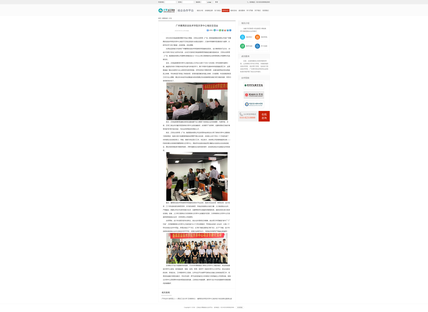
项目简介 (249, 37)
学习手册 (250, 10)
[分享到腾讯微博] (228, 30)
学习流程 (264, 46)
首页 (159, 18)
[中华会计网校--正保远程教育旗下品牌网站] (166, 9)
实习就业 (217, 10)
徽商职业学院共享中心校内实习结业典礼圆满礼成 (214, 299)
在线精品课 (209, 10)
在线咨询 (264, 116)
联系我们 (266, 10)
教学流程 (249, 46)
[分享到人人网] (230, 30)
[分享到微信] (220, 30)
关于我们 (258, 10)
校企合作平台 (186, 10)
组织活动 (233, 10)
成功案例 (242, 10)
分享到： (211, 30)
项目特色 (264, 37)
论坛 (217, 30)
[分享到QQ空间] (223, 30)
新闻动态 (225, 10)
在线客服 (239, 307)
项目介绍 (200, 10)
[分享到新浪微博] (225, 30)
